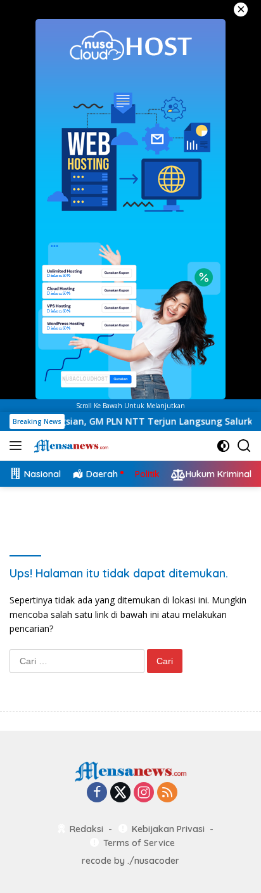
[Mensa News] (69, 445)
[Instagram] (144, 793)
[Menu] (18, 445)
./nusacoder (153, 860)
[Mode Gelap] (223, 445)
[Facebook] (97, 793)
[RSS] (167, 793)
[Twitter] (120, 793)
